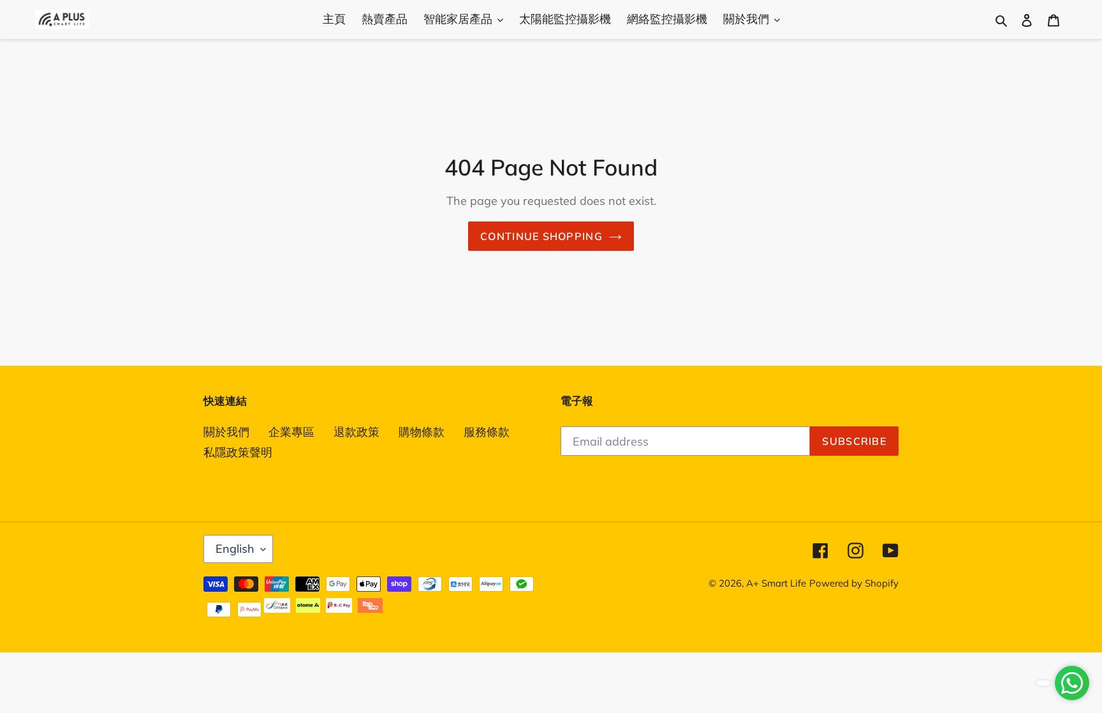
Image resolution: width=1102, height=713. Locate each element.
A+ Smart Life (776, 583)
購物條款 (421, 431)
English (235, 548)
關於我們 (226, 431)
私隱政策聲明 (237, 452)
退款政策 (356, 431)
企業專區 (291, 431)
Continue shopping (541, 236)
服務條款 (487, 431)
